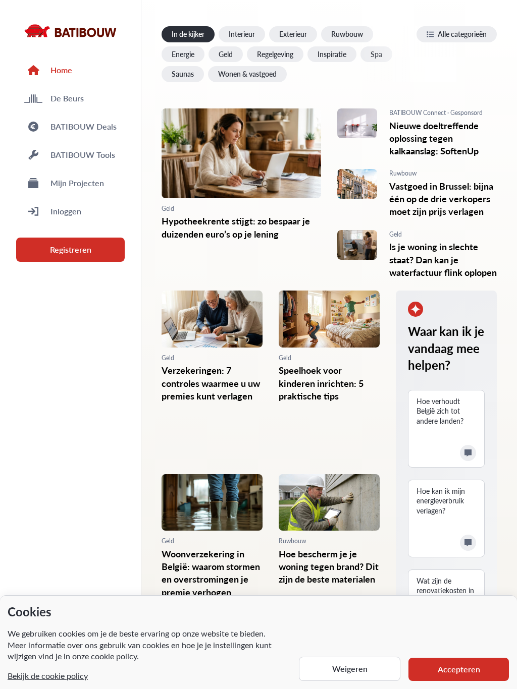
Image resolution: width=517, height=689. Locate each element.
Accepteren (459, 669)
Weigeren (350, 668)
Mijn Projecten (77, 183)
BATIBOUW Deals (83, 126)
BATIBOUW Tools (82, 154)
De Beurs (67, 98)
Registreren (70, 249)
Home (61, 70)
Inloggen (65, 211)
